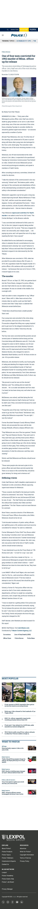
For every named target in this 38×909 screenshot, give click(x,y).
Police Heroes (6, 52)
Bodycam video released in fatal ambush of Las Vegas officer (20, 712)
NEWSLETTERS (14, 29)
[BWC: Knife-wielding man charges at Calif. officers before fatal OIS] (32, 771)
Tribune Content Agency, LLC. (21, 630)
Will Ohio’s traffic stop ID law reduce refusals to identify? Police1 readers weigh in (20, 733)
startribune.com (23, 628)
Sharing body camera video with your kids (13, 749)
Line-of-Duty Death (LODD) (22, 634)
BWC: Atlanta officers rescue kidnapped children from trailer (12, 793)
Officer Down (7, 638)
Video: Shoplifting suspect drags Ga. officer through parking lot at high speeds (14, 760)
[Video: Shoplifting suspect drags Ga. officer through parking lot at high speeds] (32, 758)
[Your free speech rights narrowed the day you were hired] (32, 781)
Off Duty (4, 746)
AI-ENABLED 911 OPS (24, 41)
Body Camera (6, 757)
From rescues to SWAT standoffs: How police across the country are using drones (19, 705)
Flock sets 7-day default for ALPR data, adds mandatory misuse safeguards (19, 726)
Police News (31, 638)
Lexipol (14, 896)
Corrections (7, 634)
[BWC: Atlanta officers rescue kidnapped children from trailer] (32, 792)
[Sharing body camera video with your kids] (32, 748)
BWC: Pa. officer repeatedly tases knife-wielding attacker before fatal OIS (18, 719)
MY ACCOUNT (24, 29)
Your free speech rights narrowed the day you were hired (13, 782)
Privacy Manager (7, 889)
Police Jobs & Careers (8, 780)
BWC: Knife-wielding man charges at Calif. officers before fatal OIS (13, 772)
